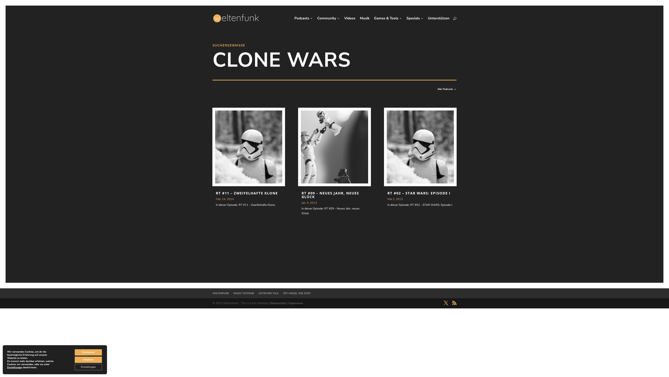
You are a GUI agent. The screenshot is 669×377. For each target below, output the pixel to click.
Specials (413, 19)
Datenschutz (278, 303)
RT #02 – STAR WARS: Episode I (419, 193)
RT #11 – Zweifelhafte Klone (247, 193)
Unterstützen (438, 19)
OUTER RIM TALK (269, 293)
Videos (349, 19)
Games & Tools (386, 19)
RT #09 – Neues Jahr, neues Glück (330, 195)
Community (326, 19)
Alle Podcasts (445, 89)
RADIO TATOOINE (243, 293)
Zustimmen (88, 352)
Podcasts (301, 19)
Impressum (296, 303)
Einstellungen (14, 367)
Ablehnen (88, 359)
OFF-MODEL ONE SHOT (297, 293)
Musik (365, 19)
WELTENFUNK (221, 293)
